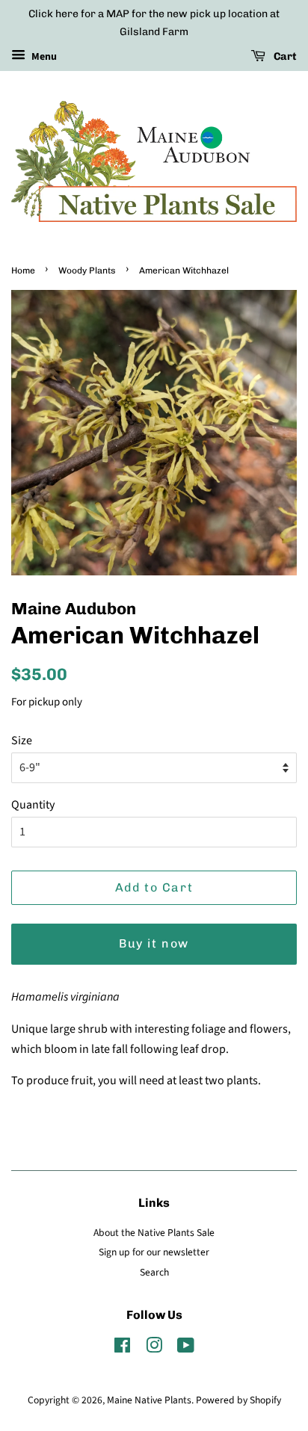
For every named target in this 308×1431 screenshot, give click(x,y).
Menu (43, 56)
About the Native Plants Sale (154, 1233)
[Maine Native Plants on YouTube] (185, 1348)
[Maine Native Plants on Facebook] (122, 1348)
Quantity (33, 805)
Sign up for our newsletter (154, 1252)
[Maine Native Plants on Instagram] (154, 1348)
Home (23, 270)
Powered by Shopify (238, 1400)
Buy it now (154, 943)
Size (21, 740)
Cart (284, 56)
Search (154, 1272)
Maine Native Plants (149, 1400)
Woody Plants (87, 270)
